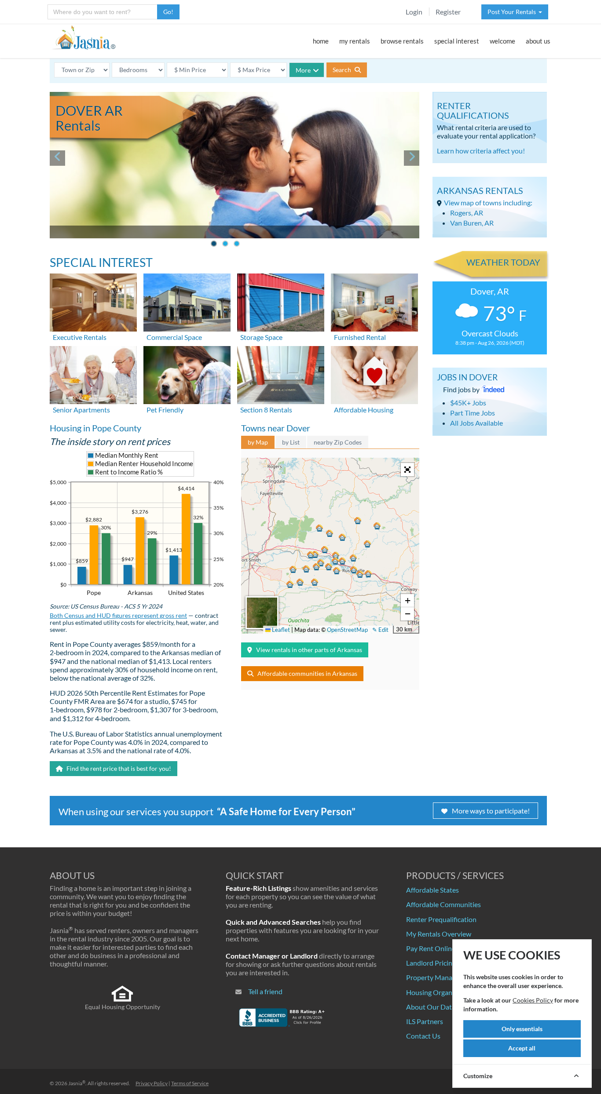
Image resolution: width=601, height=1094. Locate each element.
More (303, 70)
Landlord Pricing (431, 963)
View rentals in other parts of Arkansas (309, 649)
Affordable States (432, 890)
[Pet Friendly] (187, 374)
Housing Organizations (441, 992)
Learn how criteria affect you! (481, 150)
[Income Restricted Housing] (374, 374)
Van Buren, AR (472, 223)
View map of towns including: (488, 202)
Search (342, 69)
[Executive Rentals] (93, 301)
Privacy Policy (152, 1083)
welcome (502, 41)
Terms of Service (190, 1083)
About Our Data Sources (443, 1007)
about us (538, 41)
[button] (353, 569)
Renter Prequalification (441, 919)
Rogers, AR (466, 212)
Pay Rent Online (430, 948)
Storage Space (261, 337)
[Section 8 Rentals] (280, 374)
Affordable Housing (363, 409)
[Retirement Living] (93, 374)
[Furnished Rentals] (374, 301)
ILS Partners (424, 1021)
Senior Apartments (81, 409)
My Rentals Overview (438, 934)
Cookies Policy (533, 1000)
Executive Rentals (79, 337)
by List (291, 442)
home (321, 41)
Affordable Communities (443, 904)
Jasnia (76, 1083)
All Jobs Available (476, 423)
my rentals (354, 41)
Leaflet (280, 629)
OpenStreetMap (347, 629)
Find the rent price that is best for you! (118, 768)
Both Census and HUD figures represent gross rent (118, 615)
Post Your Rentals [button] (513, 11)
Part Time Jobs (472, 412)
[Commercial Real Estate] (187, 301)
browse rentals (402, 41)
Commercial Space (174, 337)
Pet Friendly (165, 409)
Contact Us (423, 1036)
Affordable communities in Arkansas (307, 673)
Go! (168, 11)
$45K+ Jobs (468, 402)
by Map (258, 442)
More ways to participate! (491, 810)
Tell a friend (265, 991)
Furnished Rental (360, 337)
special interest (456, 41)
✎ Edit (380, 629)
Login (414, 11)
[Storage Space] (280, 301)
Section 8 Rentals (266, 409)
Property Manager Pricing (445, 977)
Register (448, 11)
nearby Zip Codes (338, 442)
